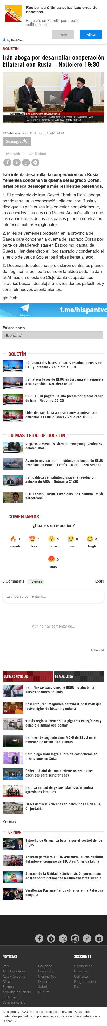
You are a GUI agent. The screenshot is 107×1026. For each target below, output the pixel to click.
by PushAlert (15, 40)
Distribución (83, 965)
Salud (42, 986)
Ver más (9, 821)
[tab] (28, 676)
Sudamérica (12, 997)
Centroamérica (14, 1002)
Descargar (13, 141)
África (7, 981)
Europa (8, 986)
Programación (85, 981)
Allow (91, 34)
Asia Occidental (14, 971)
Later (63, 34)
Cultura (44, 991)
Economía (46, 971)
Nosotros (81, 971)
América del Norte (17, 991)
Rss (76, 986)
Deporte (44, 981)
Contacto (81, 976)
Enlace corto (14, 327)
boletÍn (11, 49)
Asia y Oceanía (14, 976)
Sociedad (45, 965)
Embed (39, 153)
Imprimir (17, 153)
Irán (6, 965)
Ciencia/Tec (47, 976)
